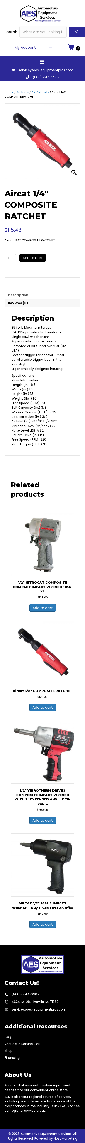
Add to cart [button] (42, 607)
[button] (77, 32)
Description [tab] (18, 295)
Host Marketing (65, 1138)
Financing (12, 1057)
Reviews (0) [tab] (18, 303)
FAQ (8, 1037)
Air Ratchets (40, 92)
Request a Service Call (22, 1044)
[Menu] (42, 61)
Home (9, 92)
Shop (8, 1050)
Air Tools (22, 92)
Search (11, 31)
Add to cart (32, 257)
